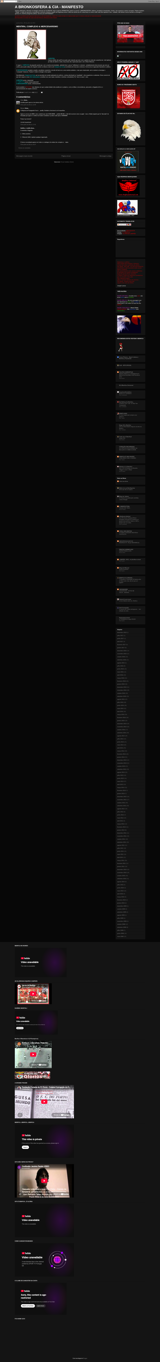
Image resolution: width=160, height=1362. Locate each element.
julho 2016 (120, 666)
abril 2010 (120, 894)
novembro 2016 (121, 653)
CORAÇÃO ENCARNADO (127, 446)
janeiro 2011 (120, 866)
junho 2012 (120, 815)
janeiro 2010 (121, 903)
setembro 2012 (121, 805)
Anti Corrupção (124, 607)
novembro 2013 (121, 763)
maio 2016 (120, 672)
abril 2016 (120, 675)
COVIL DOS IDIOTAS (125, 531)
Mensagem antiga (105, 156)
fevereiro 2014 (121, 754)
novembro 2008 (121, 921)
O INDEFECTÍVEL (124, 506)
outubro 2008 (121, 924)
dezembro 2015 (121, 687)
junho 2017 (120, 638)
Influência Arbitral (124, 516)
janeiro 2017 (121, 647)
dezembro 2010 (121, 869)
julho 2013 (120, 775)
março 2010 (120, 897)
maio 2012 (120, 818)
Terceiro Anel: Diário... (125, 508)
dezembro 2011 (121, 833)
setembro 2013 (121, 769)
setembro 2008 (121, 927)
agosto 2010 (121, 881)
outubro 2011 (121, 839)
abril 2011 (120, 857)
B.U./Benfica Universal (126, 385)
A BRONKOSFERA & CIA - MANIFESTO (49, 7)
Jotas (22, 100)
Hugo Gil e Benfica (125, 425)
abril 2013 (120, 784)
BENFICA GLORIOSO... (126, 578)
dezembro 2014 (121, 723)
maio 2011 (120, 854)
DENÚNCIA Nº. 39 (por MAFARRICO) (129, 542)
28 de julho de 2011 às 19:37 (28, 144)
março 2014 (120, 751)
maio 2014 (120, 745)
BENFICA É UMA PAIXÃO (126, 456)
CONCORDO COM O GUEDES (127, 458)
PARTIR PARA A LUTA (125, 551)
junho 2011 (120, 851)
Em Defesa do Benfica (126, 402)
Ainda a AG (122, 438)
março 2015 (120, 714)
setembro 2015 (121, 696)
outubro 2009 (121, 909)
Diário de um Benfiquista (127, 488)
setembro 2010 (121, 878)
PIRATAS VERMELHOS (126, 549)
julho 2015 (120, 702)
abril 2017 (120, 641)
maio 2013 (120, 781)
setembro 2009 (121, 912)
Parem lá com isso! (125, 599)
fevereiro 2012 (121, 827)
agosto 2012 (121, 808)
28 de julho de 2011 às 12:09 (28, 104)
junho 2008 (120, 933)
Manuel (22, 108)
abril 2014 (120, 748)
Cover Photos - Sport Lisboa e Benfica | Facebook (128, 357)
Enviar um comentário (24, 148)
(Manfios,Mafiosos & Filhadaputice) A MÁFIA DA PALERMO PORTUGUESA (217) (129, 375)
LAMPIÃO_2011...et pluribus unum (130, 559)
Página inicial (65, 156)
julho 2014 (120, 739)
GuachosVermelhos (125, 392)
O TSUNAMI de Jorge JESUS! (127, 619)
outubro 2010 (121, 875)
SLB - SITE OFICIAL (125, 365)
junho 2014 (120, 742)
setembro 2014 (121, 732)
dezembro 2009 (121, 906)
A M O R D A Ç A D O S (126, 541)
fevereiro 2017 (121, 644)
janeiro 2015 (121, 720)
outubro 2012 (121, 802)
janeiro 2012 (121, 830)
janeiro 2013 (121, 793)
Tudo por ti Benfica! (125, 436)
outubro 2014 (121, 729)
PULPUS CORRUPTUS (126, 372)
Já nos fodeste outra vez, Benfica (128, 601)
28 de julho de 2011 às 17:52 (28, 124)
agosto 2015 (121, 699)
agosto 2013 (121, 772)
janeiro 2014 (121, 757)
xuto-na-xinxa (123, 481)
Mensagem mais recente (24, 156)
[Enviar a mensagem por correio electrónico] (41, 92)
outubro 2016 (121, 656)
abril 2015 (120, 711)
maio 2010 (120, 891)
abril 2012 (120, 821)
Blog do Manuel (124, 568)
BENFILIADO (123, 413)
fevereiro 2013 (121, 790)
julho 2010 (120, 884)
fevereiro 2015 (121, 717)
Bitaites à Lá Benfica (125, 466)
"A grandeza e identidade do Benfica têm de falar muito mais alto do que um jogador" (130, 581)
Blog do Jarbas (124, 496)
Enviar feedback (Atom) (67, 162)
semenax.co (119, 54)
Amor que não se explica (125, 489)
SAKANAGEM (123, 589)
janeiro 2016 (121, 684)
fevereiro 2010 (121, 900)
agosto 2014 (121, 736)
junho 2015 (120, 705)
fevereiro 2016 (121, 681)
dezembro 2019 (121, 632)
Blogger (85, 1358)
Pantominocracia (124, 617)
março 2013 (120, 787)
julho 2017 (120, 635)
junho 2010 (120, 888)
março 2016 (120, 678)
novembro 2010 (121, 872)
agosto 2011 (120, 845)
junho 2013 (120, 778)
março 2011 (120, 860)
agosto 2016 (121, 663)
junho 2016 (120, 669)
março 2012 (120, 824)
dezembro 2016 (121, 650)
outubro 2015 (121, 693)
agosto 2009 (121, 915)
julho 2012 (120, 812)
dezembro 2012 (121, 796)
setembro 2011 (121, 842)
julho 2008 (120, 930)
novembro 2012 (121, 799)
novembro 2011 (121, 836)
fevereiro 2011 (121, 863)
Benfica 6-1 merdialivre (125, 393)
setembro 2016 (121, 660)
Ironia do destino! (123, 569)
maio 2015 (120, 708)
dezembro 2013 (121, 760)
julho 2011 (120, 848)
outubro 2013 (121, 766)
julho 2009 (120, 918)
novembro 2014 (121, 726)
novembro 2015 (121, 690)
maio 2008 (120, 936)
